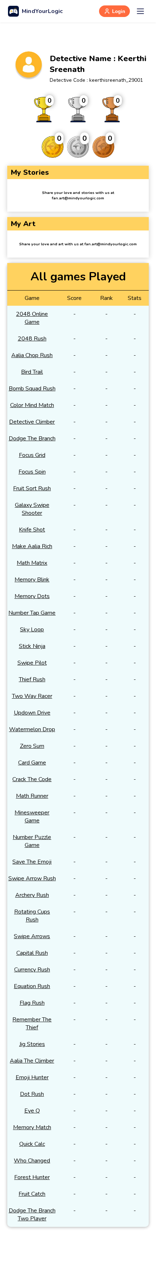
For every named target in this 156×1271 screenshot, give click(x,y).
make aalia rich (32, 546)
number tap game (32, 613)
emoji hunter (32, 1077)
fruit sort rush (32, 488)
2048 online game (32, 318)
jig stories (32, 1044)
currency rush (32, 970)
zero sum (32, 746)
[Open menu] (140, 11)
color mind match (32, 405)
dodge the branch (32, 438)
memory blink (32, 580)
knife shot (32, 530)
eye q (32, 1111)
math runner (32, 796)
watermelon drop (32, 729)
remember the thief (32, 1023)
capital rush (32, 953)
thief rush (32, 679)
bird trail (32, 372)
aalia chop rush (32, 355)
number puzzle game (32, 841)
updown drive (32, 713)
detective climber (32, 422)
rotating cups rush (32, 916)
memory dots (32, 596)
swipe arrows (32, 936)
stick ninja (32, 646)
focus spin (32, 472)
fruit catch (32, 1194)
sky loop (32, 630)
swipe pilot (32, 663)
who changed (32, 1161)
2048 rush (32, 339)
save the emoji (32, 862)
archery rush (32, 895)
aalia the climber (32, 1061)
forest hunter (32, 1177)
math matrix (32, 563)
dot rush (32, 1094)
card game (32, 763)
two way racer (32, 696)
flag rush (32, 1003)
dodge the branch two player (32, 1215)
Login (118, 11)
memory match (32, 1127)
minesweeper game (32, 817)
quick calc (32, 1144)
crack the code (32, 779)
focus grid (32, 455)
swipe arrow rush (32, 878)
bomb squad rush (32, 389)
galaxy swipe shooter (32, 509)
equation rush (32, 986)
